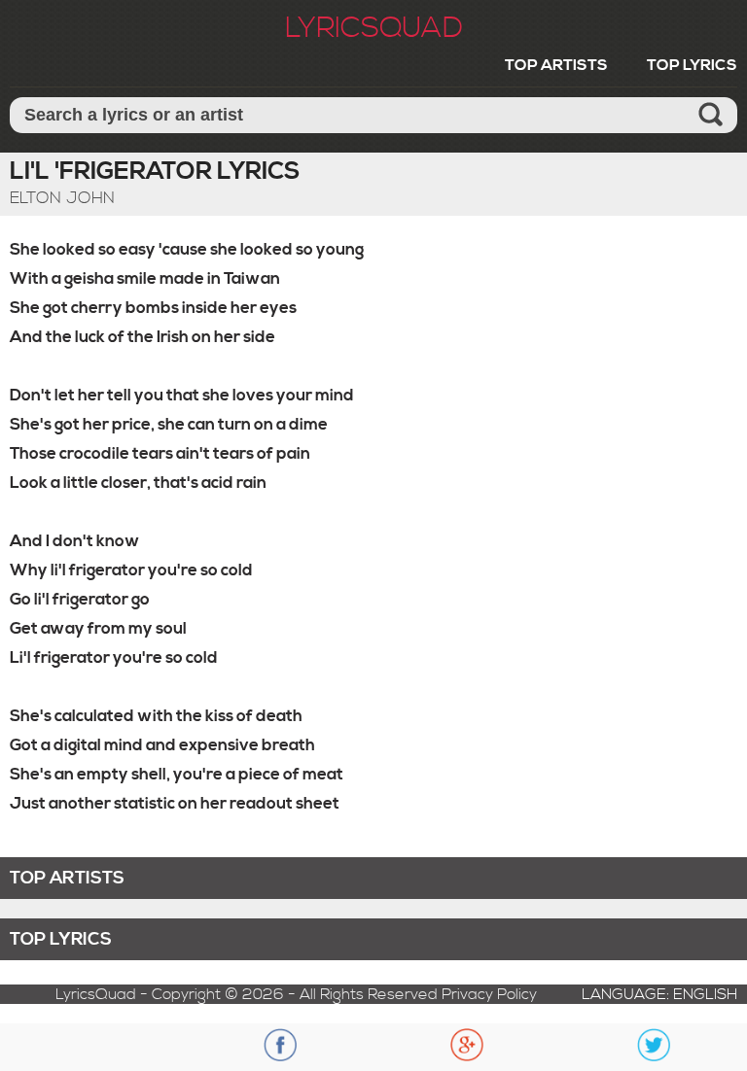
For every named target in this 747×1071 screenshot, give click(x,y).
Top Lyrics (692, 65)
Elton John (62, 198)
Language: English (659, 994)
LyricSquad (374, 28)
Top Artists (556, 65)
